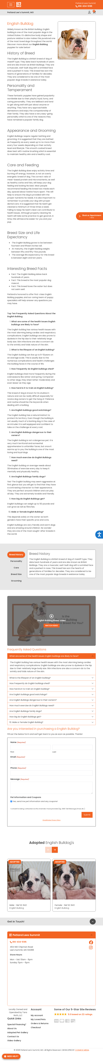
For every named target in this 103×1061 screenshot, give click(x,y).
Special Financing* (16, 1024)
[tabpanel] (61, 564)
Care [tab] (16, 567)
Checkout (36, 1027)
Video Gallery (14, 1040)
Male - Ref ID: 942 (18, 905)
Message (19, 779)
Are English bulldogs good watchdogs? (28, 694)
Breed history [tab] (16, 554)
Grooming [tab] (16, 580)
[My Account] (89, 12)
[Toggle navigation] (10, 4)
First (12, 752)
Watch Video (51, 625)
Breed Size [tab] (16, 574)
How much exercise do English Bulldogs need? (31, 705)
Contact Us (13, 1036)
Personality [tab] (16, 561)
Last (54, 752)
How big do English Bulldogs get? (25, 716)
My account (37, 1015)
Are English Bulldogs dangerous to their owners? (33, 700)
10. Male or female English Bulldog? (26, 722)
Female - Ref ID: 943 (64, 905)
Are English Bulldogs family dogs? (25, 711)
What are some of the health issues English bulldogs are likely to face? (44, 656)
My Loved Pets (38, 1019)
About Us (12, 1028)
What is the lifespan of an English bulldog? (30, 677)
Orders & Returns (39, 1023)
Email (17, 756)
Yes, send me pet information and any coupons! (35, 801)
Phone (18, 767)
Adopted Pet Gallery (17, 1032)
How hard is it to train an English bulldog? (29, 688)
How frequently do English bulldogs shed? (29, 683)
